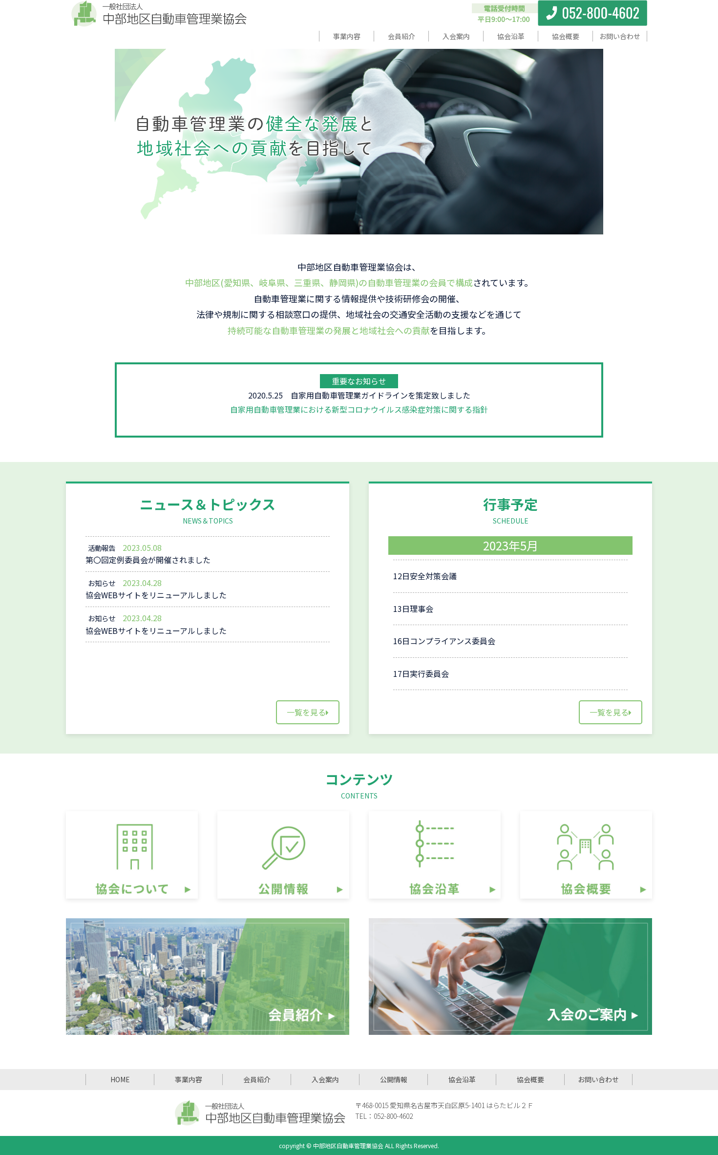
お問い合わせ (598, 1079)
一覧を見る (306, 712)
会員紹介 (257, 1079)
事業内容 (188, 1079)
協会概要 (530, 1079)
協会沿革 (462, 1079)
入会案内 (325, 1079)
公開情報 (393, 1079)
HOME (120, 1079)
